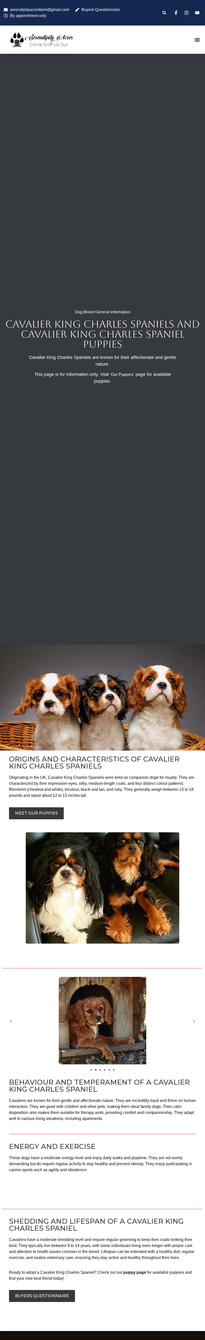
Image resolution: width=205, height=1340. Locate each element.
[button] (164, 13)
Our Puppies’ (122, 374)
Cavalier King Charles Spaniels (76, 777)
